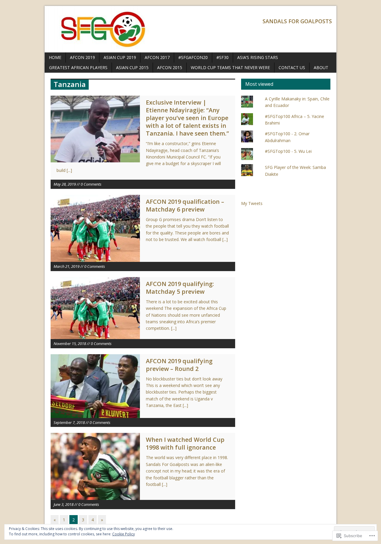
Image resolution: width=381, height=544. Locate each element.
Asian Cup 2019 (120, 57)
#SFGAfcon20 (193, 57)
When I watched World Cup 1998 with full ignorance (185, 443)
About (321, 67)
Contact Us (292, 67)
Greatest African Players (78, 67)
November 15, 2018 (70, 343)
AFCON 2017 (157, 57)
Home (55, 57)
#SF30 (222, 57)
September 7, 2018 (69, 422)
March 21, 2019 (66, 266)
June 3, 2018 (64, 504)
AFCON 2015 (169, 67)
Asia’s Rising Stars (257, 57)
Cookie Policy (123, 534)
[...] (69, 170)
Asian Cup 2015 (132, 67)
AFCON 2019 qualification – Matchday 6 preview (185, 205)
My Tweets (252, 203)
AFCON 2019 (82, 57)
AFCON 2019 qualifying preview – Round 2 (179, 365)
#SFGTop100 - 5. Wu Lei (288, 151)
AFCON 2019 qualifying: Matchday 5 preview (180, 288)
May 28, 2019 (65, 184)
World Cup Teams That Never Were (230, 67)
